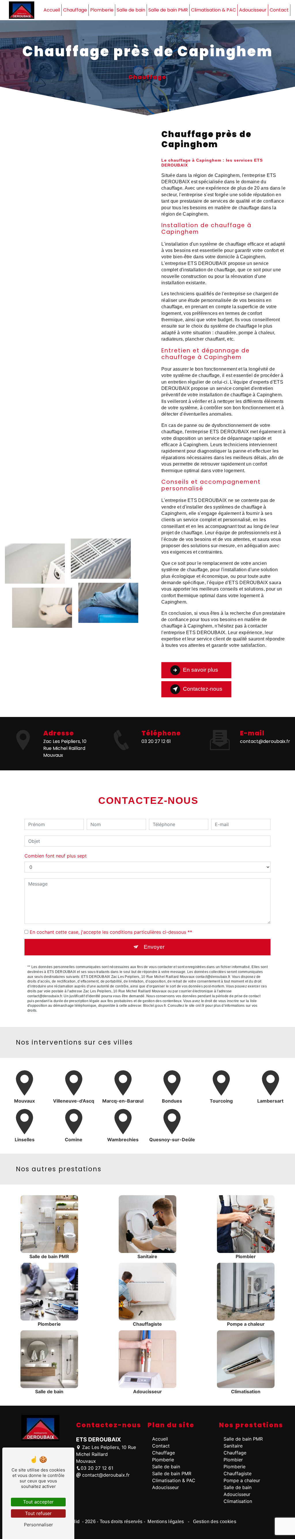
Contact (279, 10)
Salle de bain (131, 10)
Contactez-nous (202, 689)
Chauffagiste (237, 1473)
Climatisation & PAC (213, 10)
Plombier (233, 1460)
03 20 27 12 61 (156, 741)
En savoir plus (200, 670)
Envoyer (154, 947)
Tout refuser (38, 1513)
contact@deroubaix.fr (265, 741)
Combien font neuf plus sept (55, 856)
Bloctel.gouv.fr (154, 1006)
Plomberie (102, 10)
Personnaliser (38, 1524)
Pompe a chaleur (242, 1480)
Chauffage (75, 10)
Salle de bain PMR (168, 10)
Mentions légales (165, 1521)
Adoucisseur (252, 10)
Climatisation (238, 1501)
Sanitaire (233, 1446)
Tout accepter (38, 1502)
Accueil (52, 10)
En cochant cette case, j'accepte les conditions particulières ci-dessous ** (111, 932)
